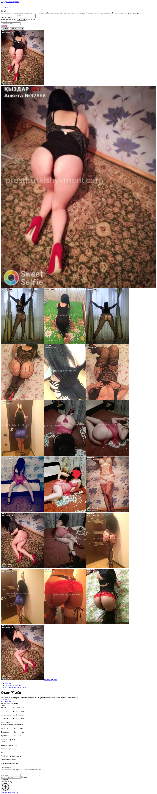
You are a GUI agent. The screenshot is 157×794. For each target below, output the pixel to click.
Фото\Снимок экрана (8, 19)
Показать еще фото (50, 680)
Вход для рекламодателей (10, 2)
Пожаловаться (6, 700)
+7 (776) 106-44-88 (7, 701)
